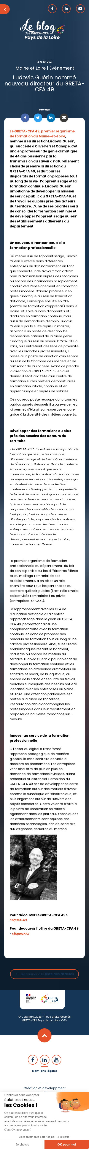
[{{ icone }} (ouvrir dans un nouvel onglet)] (52, 8)
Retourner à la (47, 974)
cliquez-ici (18, 920)
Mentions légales (44, 1071)
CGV (64, 1020)
